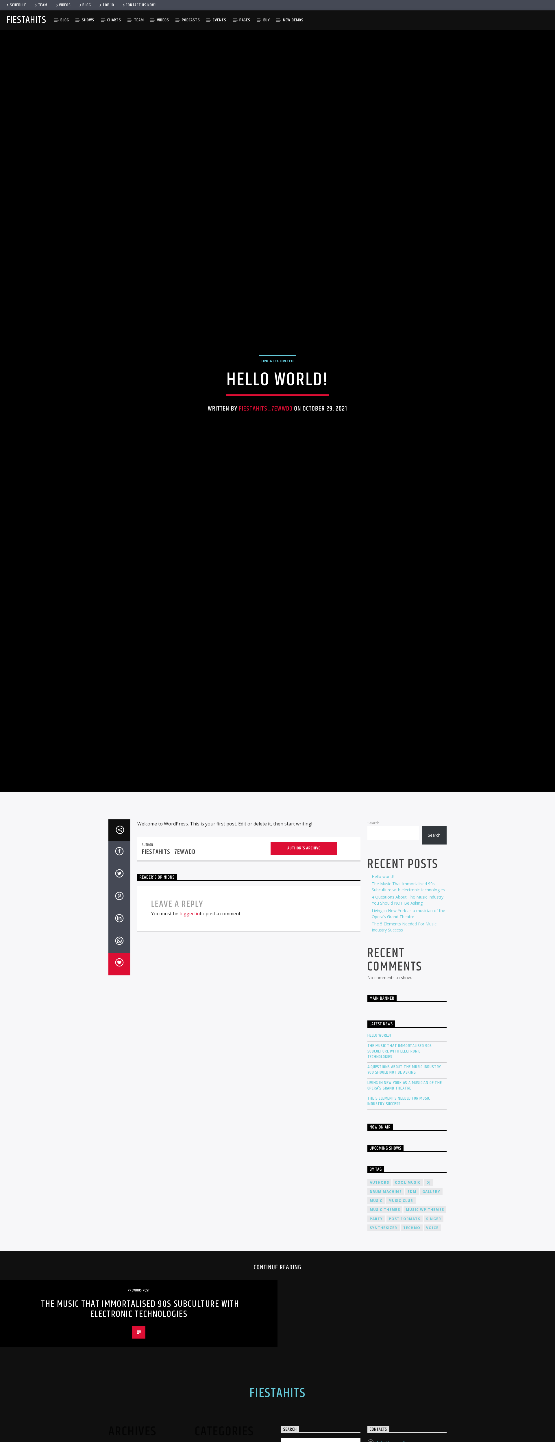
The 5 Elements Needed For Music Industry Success (398, 1146)
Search (373, 868)
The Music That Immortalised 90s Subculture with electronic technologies (399, 1096)
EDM (412, 1236)
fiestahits (26, 20)
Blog (86, 5)
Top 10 (108, 5)
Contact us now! (141, 5)
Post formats (404, 1264)
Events (219, 20)
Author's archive (304, 893)
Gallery (431, 1236)
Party (376, 1264)
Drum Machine (386, 1236)
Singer (433, 1264)
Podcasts (191, 20)
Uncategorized (277, 382)
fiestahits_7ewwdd (266, 429)
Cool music (408, 1227)
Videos (65, 5)
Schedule (18, 5)
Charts (114, 20)
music (376, 1246)
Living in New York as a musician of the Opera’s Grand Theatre (404, 1130)
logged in (190, 959)
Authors (379, 1227)
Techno (411, 1273)
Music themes (385, 1254)
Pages (244, 20)
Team (42, 5)
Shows (88, 20)
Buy (266, 20)
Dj (428, 1227)
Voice (432, 1273)
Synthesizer (383, 1273)
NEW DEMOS (293, 20)
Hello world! (383, 922)
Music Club (400, 1246)
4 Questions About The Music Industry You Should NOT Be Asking (404, 1114)
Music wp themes (425, 1254)
